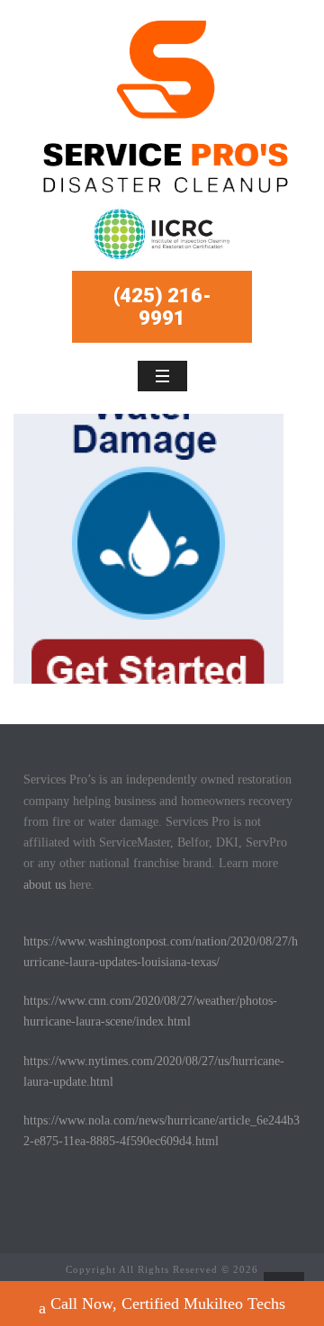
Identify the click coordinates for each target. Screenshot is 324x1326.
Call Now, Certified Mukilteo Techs (167, 1304)
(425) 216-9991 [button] (162, 306)
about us (44, 884)
